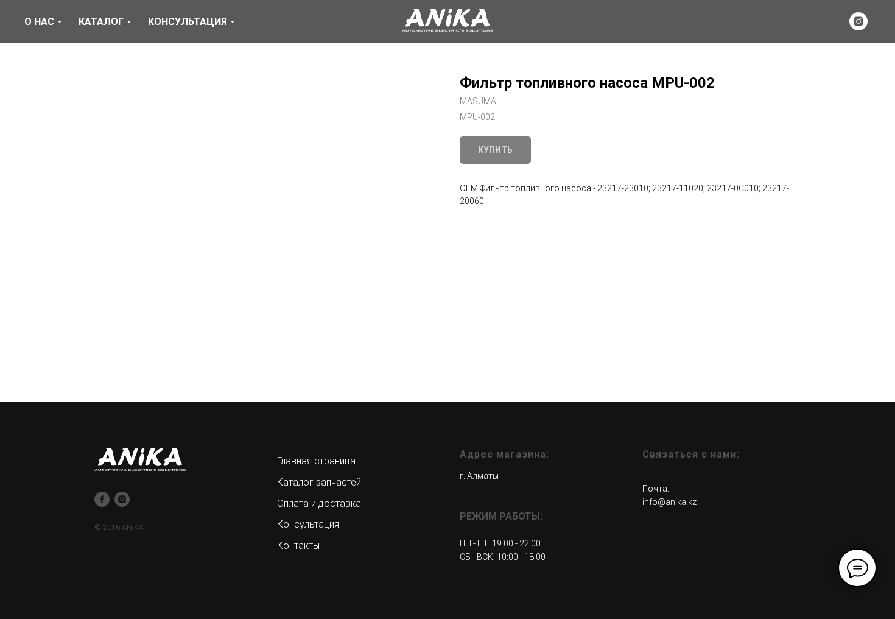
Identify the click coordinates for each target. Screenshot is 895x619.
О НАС (39, 21)
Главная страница (316, 461)
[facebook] (102, 499)
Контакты (298, 545)
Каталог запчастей (319, 482)
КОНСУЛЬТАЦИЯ (187, 21)
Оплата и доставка (319, 503)
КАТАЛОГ (101, 21)
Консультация (308, 524)
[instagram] (858, 21)
